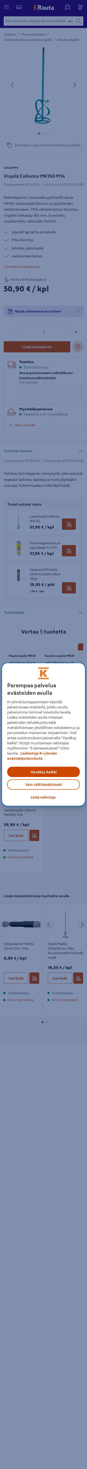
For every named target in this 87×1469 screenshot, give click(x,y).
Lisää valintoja (43, 797)
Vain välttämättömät (43, 784)
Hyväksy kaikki (44, 772)
